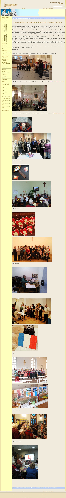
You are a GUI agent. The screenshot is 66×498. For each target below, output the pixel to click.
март (29, 18)
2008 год (5, 38)
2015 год (5, 30)
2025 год (5, 19)
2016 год (5, 29)
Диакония (3, 77)
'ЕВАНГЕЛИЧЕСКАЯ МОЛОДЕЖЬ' (48, 8)
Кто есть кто (8, 8)
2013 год (5, 32)
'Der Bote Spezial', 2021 (6, 98)
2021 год (5, 24)
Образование (4, 79)
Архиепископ (4, 50)
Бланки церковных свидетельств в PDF (5, 84)
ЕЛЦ (13, 18)
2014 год (5, 31)
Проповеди (23, 8)
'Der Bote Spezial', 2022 (6, 96)
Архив (16, 18)
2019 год (5, 26)
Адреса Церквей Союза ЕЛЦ (6, 53)
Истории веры (4, 46)
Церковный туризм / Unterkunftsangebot (5, 110)
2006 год (5, 40)
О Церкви (3, 48)
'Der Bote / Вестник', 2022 (5, 90)
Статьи (3, 71)
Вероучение (4, 45)
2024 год (5, 20)
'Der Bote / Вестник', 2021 (5, 93)
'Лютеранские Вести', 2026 (6, 101)
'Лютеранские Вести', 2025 (6, 104)
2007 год (5, 39)
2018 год (5, 27)
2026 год (5, 18)
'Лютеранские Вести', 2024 (6, 107)
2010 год (5, 36)
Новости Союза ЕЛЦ (5, 17)
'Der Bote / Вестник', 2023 (5, 87)
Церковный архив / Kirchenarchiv (5, 60)
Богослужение (4, 67)
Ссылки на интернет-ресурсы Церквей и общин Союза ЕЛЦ (6, 56)
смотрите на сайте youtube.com (57, 81)
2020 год (5, 25)
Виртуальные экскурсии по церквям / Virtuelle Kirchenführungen (6, 64)
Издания (3, 81)
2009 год (5, 37)
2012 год (5, 34)
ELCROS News (6, 41)
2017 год (5, 28)
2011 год (5, 35)
